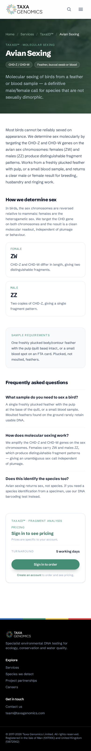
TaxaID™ (46, 34)
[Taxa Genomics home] (25, 9)
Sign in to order (45, 564)
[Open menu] (80, 9)
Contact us (14, 706)
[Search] (69, 9)
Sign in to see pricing (32, 533)
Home (10, 34)
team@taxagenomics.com (25, 713)
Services (27, 34)
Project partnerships (21, 680)
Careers (12, 687)
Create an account (29, 575)
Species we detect (20, 674)
